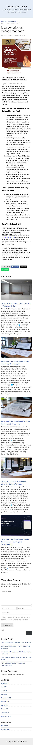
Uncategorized (12, 21)
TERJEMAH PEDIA (16, 6)
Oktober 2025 (5, 701)
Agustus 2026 (5, 683)
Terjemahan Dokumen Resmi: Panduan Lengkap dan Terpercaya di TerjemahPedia (15, 541)
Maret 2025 (4, 705)
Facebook (15, 266)
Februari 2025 (5, 709)
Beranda (3, 21)
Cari (2, 630)
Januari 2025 (5, 712)
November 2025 (6, 698)
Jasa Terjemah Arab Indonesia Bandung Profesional (16, 642)
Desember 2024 (6, 716)
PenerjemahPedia (9, 237)
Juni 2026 (4, 690)
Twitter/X (24, 266)
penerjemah (4, 725)
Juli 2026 (4, 687)
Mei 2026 (4, 694)
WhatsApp (6, 269)
